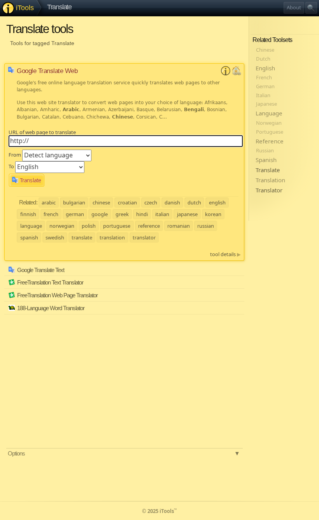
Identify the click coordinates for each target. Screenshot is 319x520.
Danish (172, 202)
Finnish (28, 214)
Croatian (127, 202)
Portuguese (116, 225)
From (15, 154)
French (51, 214)
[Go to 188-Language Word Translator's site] (237, 310)
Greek (122, 214)
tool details (225, 254)
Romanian (178, 225)
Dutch (194, 202)
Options (124, 453)
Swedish (55, 237)
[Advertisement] (80, 368)
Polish (89, 225)
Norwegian (61, 225)
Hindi (142, 214)
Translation (112, 237)
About (294, 7)
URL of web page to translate (42, 132)
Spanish (29, 237)
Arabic (49, 202)
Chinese (101, 202)
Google (99, 214)
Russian (205, 225)
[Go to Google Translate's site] (236, 73)
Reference (149, 225)
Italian (162, 214)
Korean (213, 214)
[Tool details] (225, 73)
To (11, 166)
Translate (59, 7)
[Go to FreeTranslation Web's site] (237, 297)
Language (31, 225)
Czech (150, 202)
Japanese (187, 214)
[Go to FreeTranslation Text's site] (237, 284)
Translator (144, 237)
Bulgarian (74, 202)
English (217, 202)
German (75, 214)
